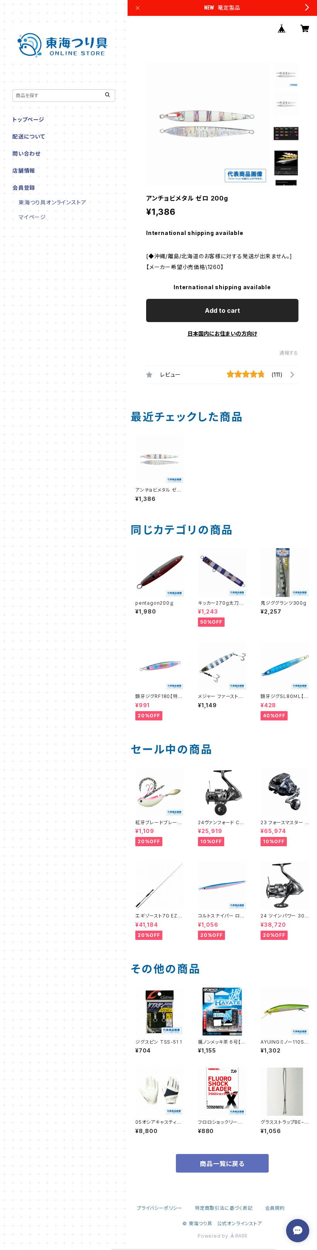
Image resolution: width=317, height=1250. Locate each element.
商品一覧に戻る (222, 1164)
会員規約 (275, 1208)
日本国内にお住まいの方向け (222, 333)
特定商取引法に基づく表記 (224, 1208)
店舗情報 (23, 170)
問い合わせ (26, 153)
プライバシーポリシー (159, 1208)
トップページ (28, 119)
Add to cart (222, 310)
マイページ (32, 217)
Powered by (214, 1236)
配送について (28, 136)
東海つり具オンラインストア (52, 202)
